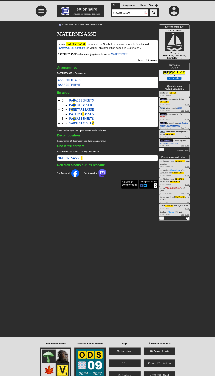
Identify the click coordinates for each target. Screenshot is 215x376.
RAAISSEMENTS (81, 100)
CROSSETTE (178, 173)
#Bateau (171, 212)
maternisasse (70, 158)
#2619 (179, 108)
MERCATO (179, 197)
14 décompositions (78, 141)
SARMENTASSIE (81, 123)
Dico (66, 24)
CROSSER (179, 179)
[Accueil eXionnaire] (60, 24)
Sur (64, 173)
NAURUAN (170, 134)
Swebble (163, 99)
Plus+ (187, 104)
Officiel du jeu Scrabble (72, 48)
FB (158, 363)
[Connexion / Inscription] (174, 11)
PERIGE (163, 117)
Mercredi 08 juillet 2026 (169, 143)
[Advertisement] (40, 51)
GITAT (173, 93)
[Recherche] (153, 12)
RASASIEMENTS (81, 119)
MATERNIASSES (81, 114)
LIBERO (169, 206)
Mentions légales (125, 351)
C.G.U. (125, 363)
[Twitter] (145, 186)
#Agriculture (175, 170)
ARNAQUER (175, 182)
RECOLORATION (173, 188)
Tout (182, 111)
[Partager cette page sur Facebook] (141, 186)
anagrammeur (73, 130)
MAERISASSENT (81, 105)
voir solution (174, 78)
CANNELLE (180, 161)
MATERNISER (77, 24)
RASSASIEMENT (69, 85)
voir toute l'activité (183, 150)
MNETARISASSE (81, 109)
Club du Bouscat (166, 140)
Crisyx (162, 108)
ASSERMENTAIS (69, 80)
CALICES (164, 102)
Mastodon (166, 363)
